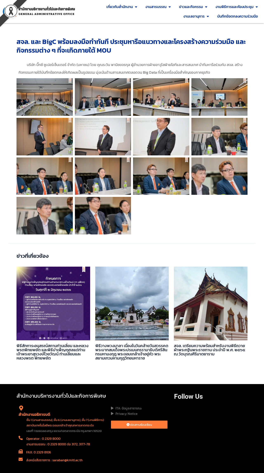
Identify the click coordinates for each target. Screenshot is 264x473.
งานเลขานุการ (194, 16)
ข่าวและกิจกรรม (191, 6)
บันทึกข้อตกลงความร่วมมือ (237, 16)
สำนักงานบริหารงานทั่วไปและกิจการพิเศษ (61, 396)
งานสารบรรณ (155, 6)
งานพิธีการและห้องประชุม (234, 6)
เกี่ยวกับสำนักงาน (119, 6)
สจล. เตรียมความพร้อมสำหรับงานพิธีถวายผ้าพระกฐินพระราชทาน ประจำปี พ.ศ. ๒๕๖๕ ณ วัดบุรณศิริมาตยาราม (209, 350)
